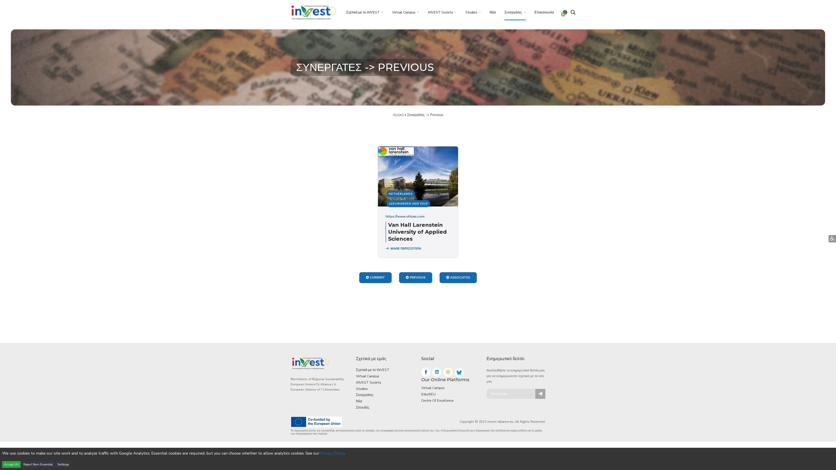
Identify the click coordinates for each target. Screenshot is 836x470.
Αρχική (398, 114)
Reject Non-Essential (38, 464)
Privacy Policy (332, 453)
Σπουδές (362, 407)
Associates (459, 277)
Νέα (493, 12)
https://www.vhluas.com (405, 216)
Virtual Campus (403, 12)
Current (377, 277)
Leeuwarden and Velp (408, 203)
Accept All (11, 464)
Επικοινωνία (544, 12)
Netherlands (401, 193)
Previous (417, 277)
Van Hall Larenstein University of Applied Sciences (417, 232)
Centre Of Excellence (437, 400)
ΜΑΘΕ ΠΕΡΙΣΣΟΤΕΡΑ (406, 249)
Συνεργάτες (513, 12)
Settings (63, 464)
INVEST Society (440, 12)
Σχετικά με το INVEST (363, 12)
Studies (471, 12)
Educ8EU (428, 394)
